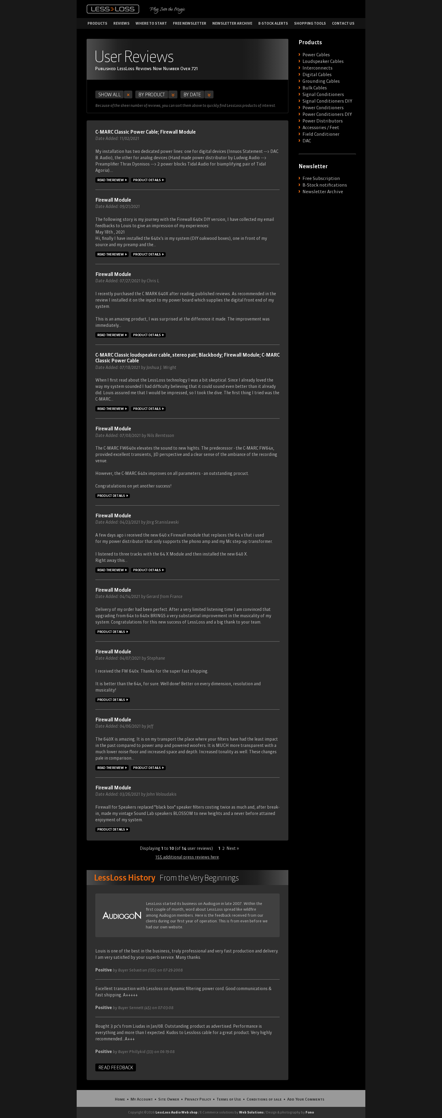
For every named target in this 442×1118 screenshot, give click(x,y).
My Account (141, 1099)
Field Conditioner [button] (320, 134)
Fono (309, 1112)
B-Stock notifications (324, 185)
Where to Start (151, 23)
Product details (147, 180)
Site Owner (168, 1099)
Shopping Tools (310, 23)
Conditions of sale (264, 1099)
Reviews (121, 23)
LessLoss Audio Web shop (176, 1112)
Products (97, 23)
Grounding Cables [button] (321, 81)
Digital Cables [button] (317, 74)
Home (120, 1099)
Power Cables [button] (316, 54)
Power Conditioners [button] (323, 107)
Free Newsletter (189, 23)
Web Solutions (251, 1112)
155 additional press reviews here (187, 857)
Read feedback (115, 1067)
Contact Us (343, 23)
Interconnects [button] (317, 68)
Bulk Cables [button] (314, 88)
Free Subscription (321, 178)
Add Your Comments (305, 1099)
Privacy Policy (198, 1099)
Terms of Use (228, 1099)
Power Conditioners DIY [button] (327, 114)
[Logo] (113, 9)
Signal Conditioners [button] (323, 94)
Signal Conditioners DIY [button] (327, 101)
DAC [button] (306, 141)
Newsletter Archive (232, 23)
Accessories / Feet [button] (320, 127)
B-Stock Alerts (273, 23)
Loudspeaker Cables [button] (323, 61)
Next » (232, 848)
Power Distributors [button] (322, 121)
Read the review (110, 180)
